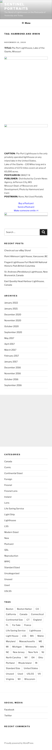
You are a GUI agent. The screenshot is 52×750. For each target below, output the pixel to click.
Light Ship (9, 514)
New (6, 538)
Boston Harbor (24, 609)
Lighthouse (10, 520)
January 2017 (11, 361)
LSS (6, 526)
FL (7, 625)
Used (7, 585)
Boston (9, 609)
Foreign (8, 479)
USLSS (8, 591)
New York (33, 652)
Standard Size (13, 668)
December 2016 (12, 367)
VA (39, 674)
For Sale (16, 625)
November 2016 (12, 373)
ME (40, 641)
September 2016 (13, 385)
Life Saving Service (14, 508)
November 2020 (12, 320)
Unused (8, 579)
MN (42, 646)
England (37, 619)
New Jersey (19, 652)
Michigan (17, 646)
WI (19, 679)
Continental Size (14, 619)
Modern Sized (11, 532)
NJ (43, 652)
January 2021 (11, 308)
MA (32, 636)
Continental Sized (13, 473)
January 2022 (11, 302)
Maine (40, 636)
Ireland (7, 497)
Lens (6, 503)
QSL (6, 550)
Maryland (10, 641)
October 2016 (11, 379)
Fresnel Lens (10, 491)
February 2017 (11, 355)
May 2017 (9, 338)
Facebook (9, 709)
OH (33, 657)
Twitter (8, 715)
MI (7, 646)
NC (7, 652)
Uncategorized (11, 573)
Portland (10, 663)
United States (31, 668)
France (27, 625)
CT (28, 619)
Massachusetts (27, 641)
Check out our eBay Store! (17, 250)
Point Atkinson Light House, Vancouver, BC (26, 256)
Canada (8, 461)
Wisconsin (29, 679)
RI (36, 663)
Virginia (10, 679)
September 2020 (13, 332)
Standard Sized (12, 567)
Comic (7, 467)
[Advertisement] (26, 421)
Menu (27, 23)
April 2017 (9, 344)
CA (37, 609)
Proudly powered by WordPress (18, 743)
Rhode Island (24, 663)
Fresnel (8, 485)
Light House (12, 636)
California (11, 614)
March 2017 (10, 350)
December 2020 (12, 314)
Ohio (40, 657)
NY (26, 657)
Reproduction (11, 556)
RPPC (7, 561)
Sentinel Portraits (16, 6)
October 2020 (11, 326)
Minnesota (30, 646)
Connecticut (37, 614)
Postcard (8, 544)
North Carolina (13, 657)
